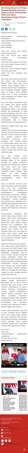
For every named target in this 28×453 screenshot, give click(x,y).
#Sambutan (12, 371)
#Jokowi (4, 371)
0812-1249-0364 (7, 433)
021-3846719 (6, 430)
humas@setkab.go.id (6, 437)
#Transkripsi (21, 371)
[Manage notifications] (24, 449)
